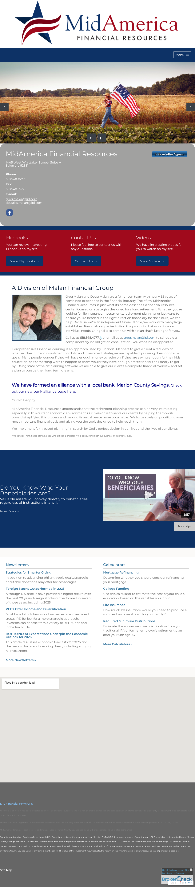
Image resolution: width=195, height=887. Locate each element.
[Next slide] (190, 107)
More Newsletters (21, 660)
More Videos (9, 511)
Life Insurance (114, 605)
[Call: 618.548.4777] (100, 338)
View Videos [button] (150, 261)
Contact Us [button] (84, 261)
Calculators (114, 564)
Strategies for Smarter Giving (28, 572)
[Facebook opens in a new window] (9, 213)
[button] (182, 55)
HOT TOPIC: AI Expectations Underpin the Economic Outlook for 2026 (47, 635)
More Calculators (117, 644)
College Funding (116, 589)
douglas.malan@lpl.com (24, 203)
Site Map (6, 870)
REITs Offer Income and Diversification (36, 609)
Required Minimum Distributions (129, 621)
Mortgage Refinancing (121, 572)
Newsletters (17, 564)
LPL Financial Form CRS (16, 803)
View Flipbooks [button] (23, 261)
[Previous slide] (4, 107)
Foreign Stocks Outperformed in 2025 (35, 589)
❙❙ (101, 137)
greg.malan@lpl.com (21, 199)
